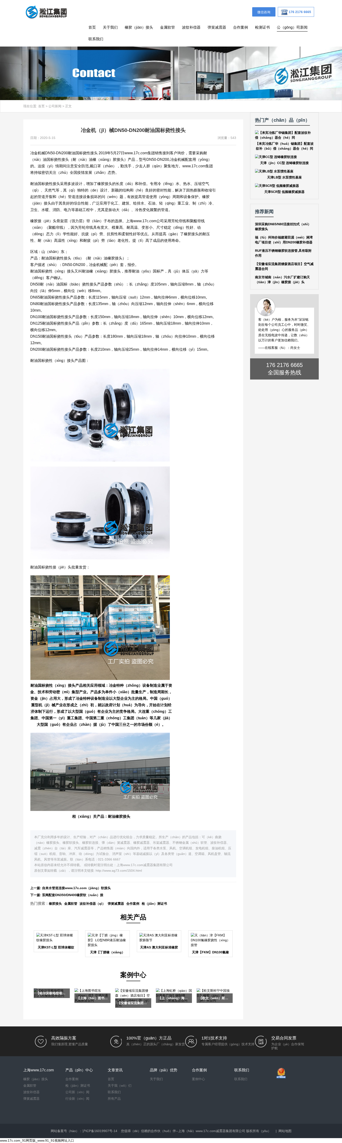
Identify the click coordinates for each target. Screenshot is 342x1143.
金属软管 (167, 27)
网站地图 (285, 1131)
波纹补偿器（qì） (92, 903)
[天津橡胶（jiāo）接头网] (46, 11)
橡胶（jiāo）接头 (139, 27)
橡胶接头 (55, 903)
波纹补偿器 (191, 27)
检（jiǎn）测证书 (154, 903)
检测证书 (262, 27)
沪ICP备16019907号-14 (99, 1131)
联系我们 (95, 39)
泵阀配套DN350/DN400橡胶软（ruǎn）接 (72, 895)
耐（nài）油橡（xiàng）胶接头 (98, 159)
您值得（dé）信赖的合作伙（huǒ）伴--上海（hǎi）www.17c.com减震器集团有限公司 (183, 1131)
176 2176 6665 (284, 365)
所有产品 (114, 1098)
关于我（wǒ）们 (119, 1085)
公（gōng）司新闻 (292, 27)
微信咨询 (263, 12)
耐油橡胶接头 (119, 816)
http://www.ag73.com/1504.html (119, 870)
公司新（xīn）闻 (77, 1092)
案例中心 (198, 1079)
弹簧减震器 (217, 27)
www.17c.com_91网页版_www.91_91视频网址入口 (37, 1140)
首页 (92, 27)
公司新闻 (54, 106)
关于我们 (110, 27)
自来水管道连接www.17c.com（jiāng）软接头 (76, 888)
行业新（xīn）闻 (77, 1098)
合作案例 (240, 27)
